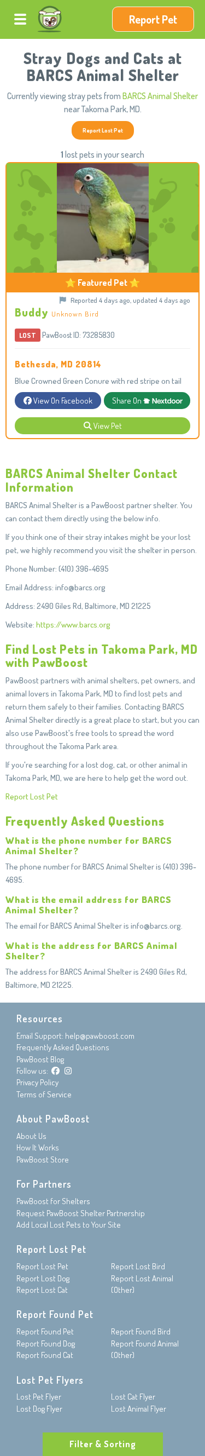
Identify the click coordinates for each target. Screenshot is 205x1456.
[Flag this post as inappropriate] (64, 299)
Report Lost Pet (103, 130)
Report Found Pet (45, 1331)
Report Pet (153, 19)
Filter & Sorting (102, 1443)
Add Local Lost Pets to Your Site (68, 1224)
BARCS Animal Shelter (160, 95)
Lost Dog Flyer (39, 1408)
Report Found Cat (44, 1355)
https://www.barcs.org (73, 624)
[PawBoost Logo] (49, 19)
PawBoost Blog (40, 1059)
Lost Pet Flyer (38, 1396)
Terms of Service (44, 1094)
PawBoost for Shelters (53, 1201)
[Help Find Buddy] (58, 298)
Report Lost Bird (138, 1266)
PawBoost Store (42, 1159)
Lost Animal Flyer (138, 1408)
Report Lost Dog (42, 1278)
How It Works (37, 1147)
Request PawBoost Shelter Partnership (80, 1213)
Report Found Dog (45, 1343)
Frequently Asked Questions (62, 1047)
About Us (31, 1136)
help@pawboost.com (99, 1036)
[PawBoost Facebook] (55, 1071)
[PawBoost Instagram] (68, 1071)
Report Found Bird (141, 1331)
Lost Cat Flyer (133, 1396)
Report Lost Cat (42, 1290)
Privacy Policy (37, 1082)
